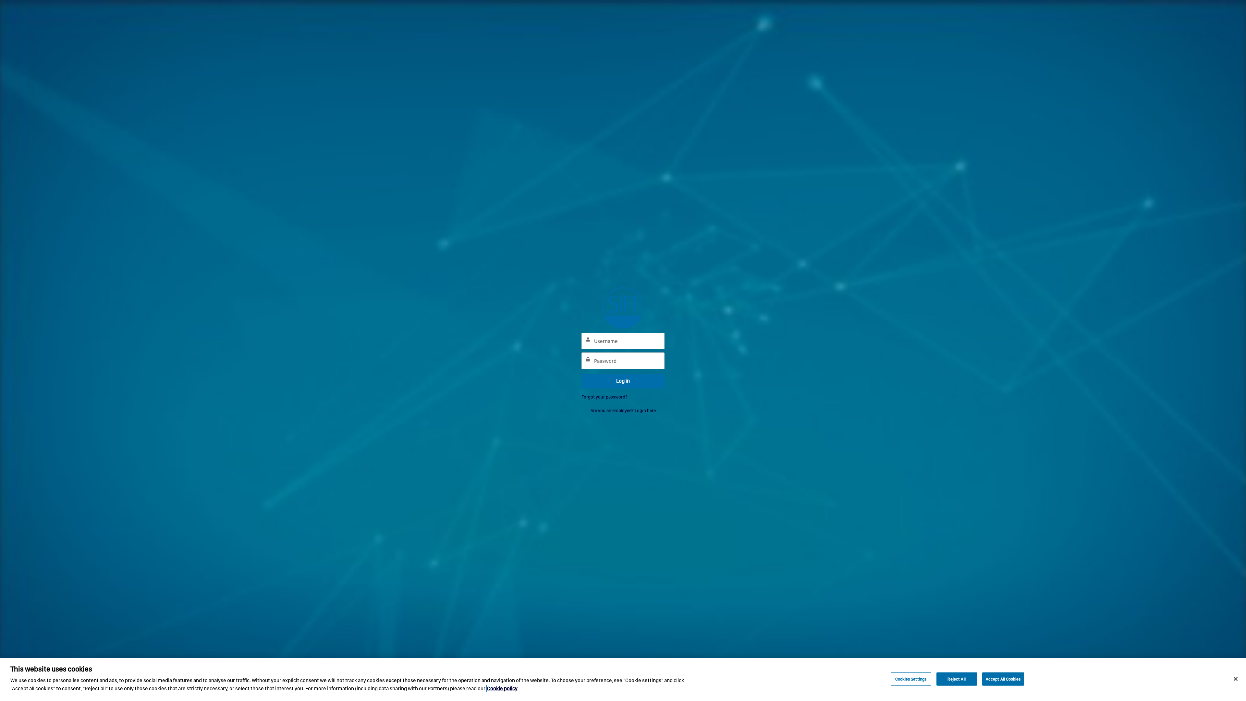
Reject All (956, 678)
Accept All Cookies (1003, 678)
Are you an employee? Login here (623, 410)
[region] (623, 679)
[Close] (1235, 679)
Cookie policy (502, 688)
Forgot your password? (604, 397)
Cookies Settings (910, 678)
